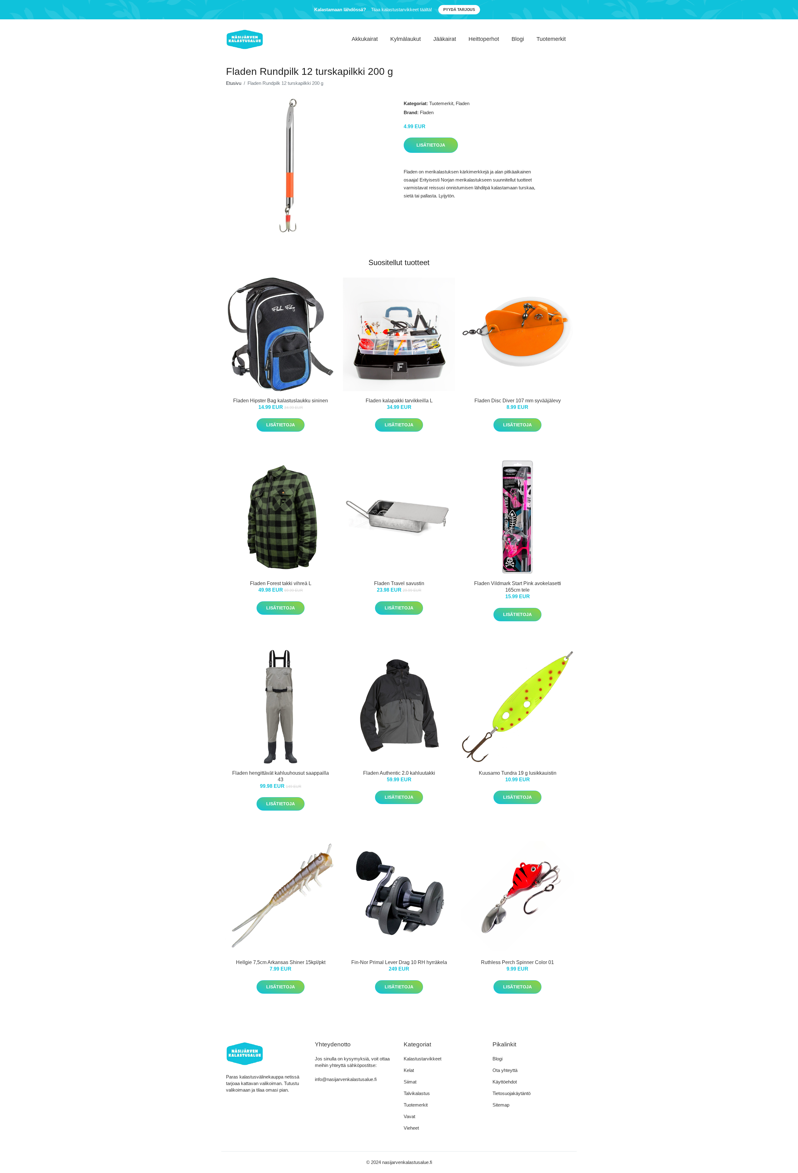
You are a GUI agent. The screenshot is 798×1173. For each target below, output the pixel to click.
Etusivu (233, 83)
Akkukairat (365, 39)
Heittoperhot (484, 39)
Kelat (409, 1070)
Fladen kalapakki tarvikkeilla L (399, 400)
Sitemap (501, 1105)
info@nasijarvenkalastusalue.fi (346, 1079)
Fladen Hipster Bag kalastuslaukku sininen (280, 400)
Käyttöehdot (505, 1081)
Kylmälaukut (405, 39)
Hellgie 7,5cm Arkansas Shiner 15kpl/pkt (280, 962)
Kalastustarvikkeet (422, 1058)
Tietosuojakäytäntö (512, 1093)
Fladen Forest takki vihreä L (280, 583)
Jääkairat (444, 39)
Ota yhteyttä (505, 1070)
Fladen (462, 103)
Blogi (518, 39)
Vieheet (411, 1128)
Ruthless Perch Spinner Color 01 (517, 962)
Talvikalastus (417, 1093)
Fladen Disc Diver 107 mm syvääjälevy (517, 400)
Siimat (410, 1081)
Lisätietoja (430, 145)
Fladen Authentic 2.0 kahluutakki (399, 773)
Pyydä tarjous (459, 9)
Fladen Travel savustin (399, 583)
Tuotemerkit (551, 39)
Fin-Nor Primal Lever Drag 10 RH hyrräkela (399, 962)
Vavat (409, 1116)
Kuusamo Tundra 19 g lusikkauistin (517, 773)
